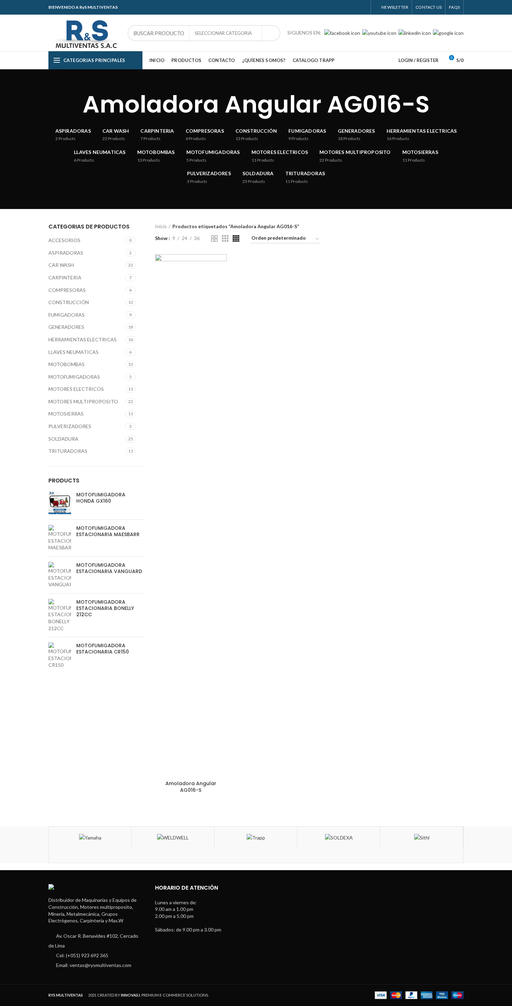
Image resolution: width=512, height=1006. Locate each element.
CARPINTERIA (65, 277)
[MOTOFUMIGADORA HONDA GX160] (59, 503)
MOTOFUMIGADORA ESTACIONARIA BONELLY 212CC (105, 608)
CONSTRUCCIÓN (68, 302)
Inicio (161, 226)
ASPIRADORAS (65, 253)
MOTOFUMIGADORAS (74, 377)
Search (271, 33)
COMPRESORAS (67, 290)
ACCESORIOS (64, 240)
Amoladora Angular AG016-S (190, 786)
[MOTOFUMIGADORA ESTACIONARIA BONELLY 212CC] (59, 615)
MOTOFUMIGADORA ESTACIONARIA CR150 (102, 648)
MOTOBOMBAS (66, 364)
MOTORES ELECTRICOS (76, 389)
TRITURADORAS (67, 451)
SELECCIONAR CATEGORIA (223, 33)
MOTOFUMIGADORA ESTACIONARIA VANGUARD (109, 568)
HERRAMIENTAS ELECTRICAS (82, 339)
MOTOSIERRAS (66, 414)
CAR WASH (61, 265)
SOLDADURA (63, 439)
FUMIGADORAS (66, 315)
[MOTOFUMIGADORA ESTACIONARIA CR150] (59, 655)
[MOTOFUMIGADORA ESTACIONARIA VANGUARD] (59, 575)
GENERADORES (66, 327)
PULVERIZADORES (69, 426)
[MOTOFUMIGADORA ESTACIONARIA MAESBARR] (59, 538)
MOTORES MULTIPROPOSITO (83, 401)
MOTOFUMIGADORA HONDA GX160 (100, 498)
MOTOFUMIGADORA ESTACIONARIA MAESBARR (108, 531)
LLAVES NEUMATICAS (73, 352)
